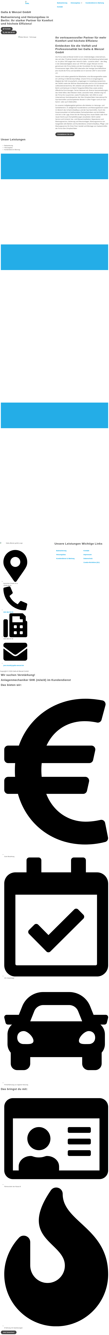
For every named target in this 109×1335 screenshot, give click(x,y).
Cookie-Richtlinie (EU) (91, 562)
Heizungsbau (75, 3)
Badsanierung (62, 3)
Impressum (87, 554)
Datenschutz (88, 558)
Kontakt (60, 7)
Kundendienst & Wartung (95, 3)
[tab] (56, 145)
